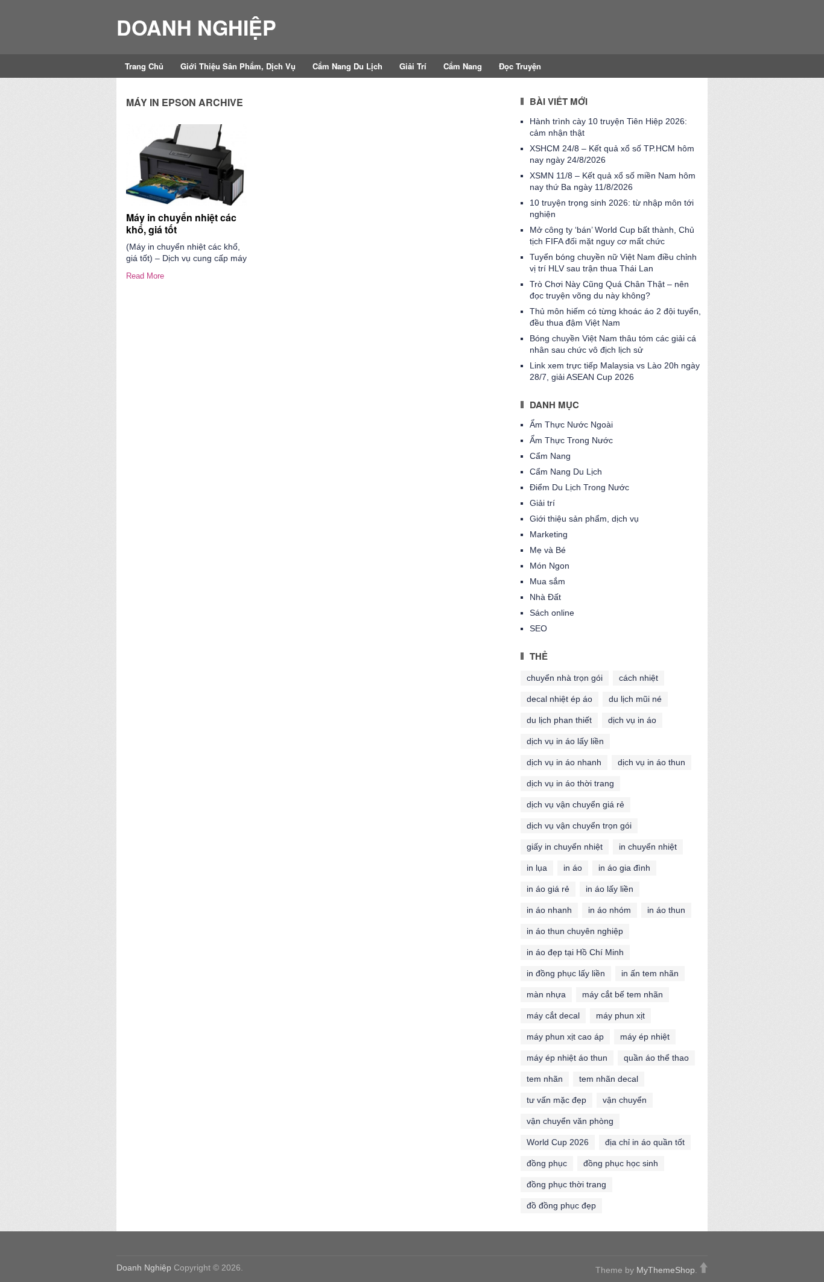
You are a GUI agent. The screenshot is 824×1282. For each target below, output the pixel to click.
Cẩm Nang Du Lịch (347, 66)
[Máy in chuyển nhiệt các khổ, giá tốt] (186, 165)
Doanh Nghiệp (196, 27)
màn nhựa (546, 994)
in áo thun (666, 910)
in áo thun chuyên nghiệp (575, 931)
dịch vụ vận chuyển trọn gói (579, 825)
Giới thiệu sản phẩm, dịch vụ (238, 66)
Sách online (552, 612)
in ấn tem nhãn (650, 973)
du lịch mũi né (635, 699)
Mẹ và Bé (548, 550)
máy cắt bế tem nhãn (622, 994)
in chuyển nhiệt (648, 846)
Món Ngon (549, 565)
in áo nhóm (609, 910)
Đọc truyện (520, 66)
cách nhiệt (638, 678)
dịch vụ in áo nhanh (564, 762)
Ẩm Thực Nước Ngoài (571, 424)
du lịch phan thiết (559, 720)
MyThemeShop (665, 1270)
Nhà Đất (545, 597)
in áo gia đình (624, 868)
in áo (572, 868)
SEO (538, 628)
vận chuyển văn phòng (570, 1121)
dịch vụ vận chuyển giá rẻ (575, 804)
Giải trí (412, 66)
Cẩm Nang (462, 66)
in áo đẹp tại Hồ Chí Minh (575, 952)
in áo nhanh (549, 910)
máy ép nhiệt (645, 1036)
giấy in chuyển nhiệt (565, 846)
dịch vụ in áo (632, 720)
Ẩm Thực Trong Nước (571, 440)
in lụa (537, 868)
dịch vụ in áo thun (651, 762)
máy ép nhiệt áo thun (567, 1058)
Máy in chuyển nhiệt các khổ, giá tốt (181, 223)
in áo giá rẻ (548, 889)
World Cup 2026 (558, 1142)
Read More (145, 275)
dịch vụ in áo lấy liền (565, 741)
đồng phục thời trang (566, 1184)
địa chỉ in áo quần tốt (645, 1142)
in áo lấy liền (609, 889)
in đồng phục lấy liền (566, 973)
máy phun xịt (620, 1015)
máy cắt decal (553, 1015)
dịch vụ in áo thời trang (570, 783)
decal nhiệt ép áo (559, 699)
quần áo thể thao (656, 1058)
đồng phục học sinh (620, 1163)
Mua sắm (547, 581)
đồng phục (547, 1163)
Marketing (549, 534)
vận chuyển (625, 1100)
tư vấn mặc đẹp (556, 1100)
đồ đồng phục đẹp (561, 1205)
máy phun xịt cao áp (565, 1036)
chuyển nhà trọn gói (565, 678)
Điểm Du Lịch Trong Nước (579, 487)
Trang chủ (144, 66)
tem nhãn (545, 1079)
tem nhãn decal (608, 1079)
